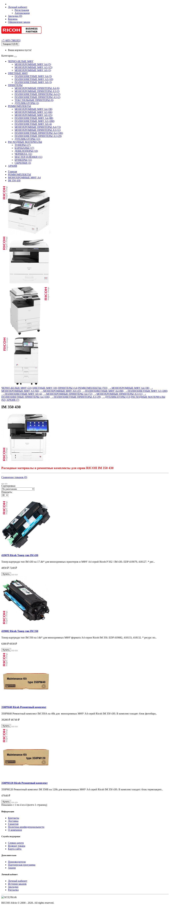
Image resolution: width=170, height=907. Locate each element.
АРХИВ (12, 165)
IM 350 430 (14, 180)
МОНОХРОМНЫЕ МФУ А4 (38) (33, 109)
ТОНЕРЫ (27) (23, 145)
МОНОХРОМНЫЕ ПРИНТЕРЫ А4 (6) (37, 88)
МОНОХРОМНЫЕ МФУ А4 (24, 177)
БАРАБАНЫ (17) (24, 148)
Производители (17, 861)
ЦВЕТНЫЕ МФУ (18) (44, 388)
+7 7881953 (10, 40)
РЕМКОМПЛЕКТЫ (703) (92, 388)
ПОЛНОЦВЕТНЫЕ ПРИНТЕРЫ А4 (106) (39, 133)
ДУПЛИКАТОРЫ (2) (27, 103)
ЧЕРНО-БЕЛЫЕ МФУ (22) (16, 388)
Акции (12, 867)
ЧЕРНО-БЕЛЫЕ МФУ (20, 61)
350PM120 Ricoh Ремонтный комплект (24, 783)
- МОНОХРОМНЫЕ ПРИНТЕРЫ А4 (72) (67, 394)
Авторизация (22, 13)
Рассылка (13, 889)
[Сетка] (6, 483)
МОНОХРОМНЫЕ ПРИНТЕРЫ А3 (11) (38, 130)
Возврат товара (16, 845)
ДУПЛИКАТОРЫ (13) (27, 139)
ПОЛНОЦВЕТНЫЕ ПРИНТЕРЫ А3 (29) (38, 136)
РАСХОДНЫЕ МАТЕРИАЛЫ (25, 142)
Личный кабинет (17, 880)
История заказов (17, 883)
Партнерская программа (21, 864)
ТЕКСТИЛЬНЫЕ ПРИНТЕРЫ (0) (34, 100)
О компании (15, 829)
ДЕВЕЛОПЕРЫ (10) (26, 151)
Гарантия (13, 824)
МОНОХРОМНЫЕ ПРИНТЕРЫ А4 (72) (38, 127)
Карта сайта (14, 848)
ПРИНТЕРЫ (15, 85)
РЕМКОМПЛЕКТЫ (19, 106)
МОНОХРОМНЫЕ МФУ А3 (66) (33, 112)
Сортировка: (8, 485)
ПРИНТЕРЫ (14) (68, 388)
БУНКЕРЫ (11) (23, 159)
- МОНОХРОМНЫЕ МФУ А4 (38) (128, 388)
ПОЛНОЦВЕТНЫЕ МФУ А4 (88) (34, 118)
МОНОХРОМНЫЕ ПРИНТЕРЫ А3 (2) (37, 91)
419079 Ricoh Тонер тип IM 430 (19, 555)
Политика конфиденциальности (26, 827)
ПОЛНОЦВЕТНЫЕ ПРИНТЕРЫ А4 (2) (37, 94)
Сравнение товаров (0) (14, 477)
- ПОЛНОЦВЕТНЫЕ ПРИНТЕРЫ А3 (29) (75, 396)
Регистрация (22, 10)
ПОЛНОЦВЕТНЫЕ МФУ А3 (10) (34, 79)
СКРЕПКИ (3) (23, 162)
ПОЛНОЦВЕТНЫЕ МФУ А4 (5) (33, 76)
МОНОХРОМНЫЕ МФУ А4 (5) (33, 64)
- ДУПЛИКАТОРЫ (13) (115, 396)
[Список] (2, 483)
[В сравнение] (16, 574)
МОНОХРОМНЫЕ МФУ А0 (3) (33, 70)
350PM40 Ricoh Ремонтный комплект (23, 707)
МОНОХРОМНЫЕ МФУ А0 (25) (33, 115)
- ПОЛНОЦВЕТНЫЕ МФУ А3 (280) (146, 391)
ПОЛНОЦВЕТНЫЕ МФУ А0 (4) (33, 124)
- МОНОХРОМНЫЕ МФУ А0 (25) (60, 391)
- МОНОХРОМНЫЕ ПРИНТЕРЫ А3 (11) (117, 394)
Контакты (13, 818)
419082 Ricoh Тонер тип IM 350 (19, 631)
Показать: (6, 492)
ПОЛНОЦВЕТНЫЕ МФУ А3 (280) (34, 121)
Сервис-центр (16, 842)
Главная (12, 171)
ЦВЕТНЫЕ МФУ (18, 73)
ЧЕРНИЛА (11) (23, 154)
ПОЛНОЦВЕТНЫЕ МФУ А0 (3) (33, 82)
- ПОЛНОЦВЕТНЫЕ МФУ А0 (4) (21, 394)
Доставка (13, 821)
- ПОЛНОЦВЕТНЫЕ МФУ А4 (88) (103, 391)
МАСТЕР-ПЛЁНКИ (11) (28, 157)
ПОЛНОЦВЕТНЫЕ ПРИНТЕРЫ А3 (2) (37, 97)
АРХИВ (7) (12, 399)
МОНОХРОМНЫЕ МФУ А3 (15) (33, 67)
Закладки (13, 886)
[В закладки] (13, 574)
